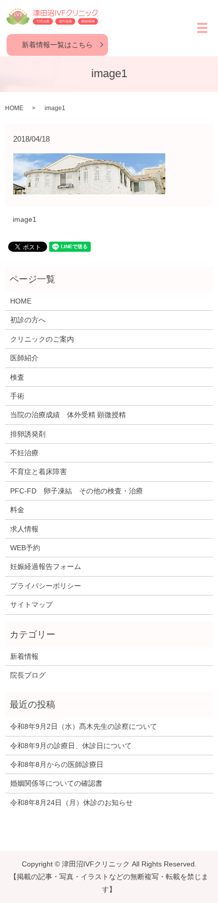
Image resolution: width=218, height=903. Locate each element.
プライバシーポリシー (45, 586)
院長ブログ (28, 675)
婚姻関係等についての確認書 (56, 783)
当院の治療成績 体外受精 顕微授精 (68, 415)
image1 (25, 219)
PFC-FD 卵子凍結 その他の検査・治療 (76, 491)
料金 (17, 510)
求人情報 (24, 529)
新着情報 (24, 656)
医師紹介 (24, 358)
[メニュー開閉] (202, 28)
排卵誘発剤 (28, 434)
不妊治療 (24, 453)
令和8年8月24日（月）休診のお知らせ (71, 802)
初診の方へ (28, 320)
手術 (17, 396)
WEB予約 (25, 548)
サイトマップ (31, 604)
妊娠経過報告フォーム (45, 566)
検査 (17, 377)
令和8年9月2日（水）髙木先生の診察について (83, 726)
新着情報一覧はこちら (57, 45)
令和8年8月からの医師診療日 (56, 764)
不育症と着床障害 (38, 471)
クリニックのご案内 (42, 339)
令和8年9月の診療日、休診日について (71, 746)
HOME (14, 108)
